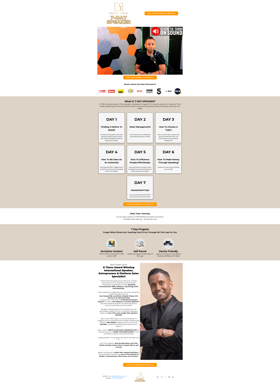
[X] (165, 377)
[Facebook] (158, 377)
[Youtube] (173, 377)
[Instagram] (161, 377)
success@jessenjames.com (117, 376)
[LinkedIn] (169, 377)
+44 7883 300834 (117, 378)
